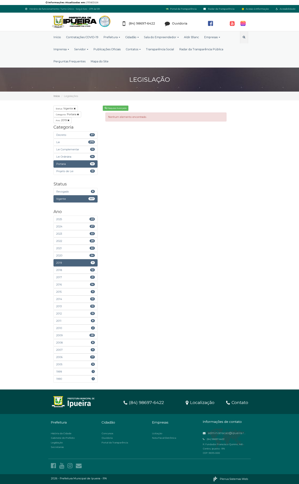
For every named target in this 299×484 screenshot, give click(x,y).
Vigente (65, 108)
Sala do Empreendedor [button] (160, 37)
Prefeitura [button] (110, 37)
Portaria (66, 114)
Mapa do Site (99, 61)
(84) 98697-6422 (146, 402)
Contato (239, 402)
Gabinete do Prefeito (63, 437)
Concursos (107, 433)
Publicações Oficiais (107, 49)
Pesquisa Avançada (116, 108)
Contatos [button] (132, 49)
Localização (201, 402)
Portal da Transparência (183, 8)
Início (57, 37)
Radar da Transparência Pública (201, 49)
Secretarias (57, 447)
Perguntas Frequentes (69, 61)
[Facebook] (54, 465)
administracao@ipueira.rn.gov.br (231, 433)
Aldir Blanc (191, 37)
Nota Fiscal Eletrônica (164, 437)
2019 (61, 120)
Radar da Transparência (220, 8)
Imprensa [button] (60, 49)
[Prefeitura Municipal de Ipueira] (82, 21)
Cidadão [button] (131, 37)
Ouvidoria (107, 437)
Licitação (157, 433)
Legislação (57, 442)
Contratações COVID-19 (82, 37)
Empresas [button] (211, 37)
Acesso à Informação (257, 8)
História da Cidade (61, 433)
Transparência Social (160, 49)
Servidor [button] (80, 49)
